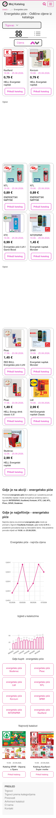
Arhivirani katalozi (14, 801)
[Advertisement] (28, 131)
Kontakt (9, 808)
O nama (9, 805)
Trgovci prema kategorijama (20, 794)
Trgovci (9, 791)
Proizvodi (10, 798)
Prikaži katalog (14, 774)
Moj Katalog (17, 4)
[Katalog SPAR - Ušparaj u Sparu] (14, 745)
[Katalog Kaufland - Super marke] (42, 745)
